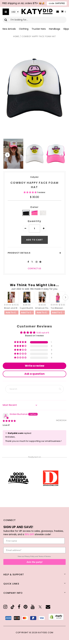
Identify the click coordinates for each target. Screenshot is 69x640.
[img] (9, 420)
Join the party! (34, 562)
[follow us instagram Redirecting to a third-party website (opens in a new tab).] (37, 261)
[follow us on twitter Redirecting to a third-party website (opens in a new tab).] (40, 607)
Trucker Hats (39, 28)
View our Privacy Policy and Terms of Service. (34, 556)
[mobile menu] (6, 12)
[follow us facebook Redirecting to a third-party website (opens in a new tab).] (28, 261)
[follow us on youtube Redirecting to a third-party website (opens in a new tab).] (32, 607)
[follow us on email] (48, 607)
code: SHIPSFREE (57, 3)
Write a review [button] (34, 366)
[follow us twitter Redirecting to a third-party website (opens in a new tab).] (32, 261)
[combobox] (34, 20)
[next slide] (61, 154)
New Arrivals (9, 28)
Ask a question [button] (34, 374)
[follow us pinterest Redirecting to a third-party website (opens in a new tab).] (40, 261)
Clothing (23, 28)
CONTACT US (34, 268)
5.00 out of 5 (43, 332)
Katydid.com (45, 632)
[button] (30, 192)
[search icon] (5, 20)
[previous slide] (7, 154)
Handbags (54, 28)
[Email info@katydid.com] (57, 11)
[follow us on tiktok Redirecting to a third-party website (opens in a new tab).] (12, 607)
